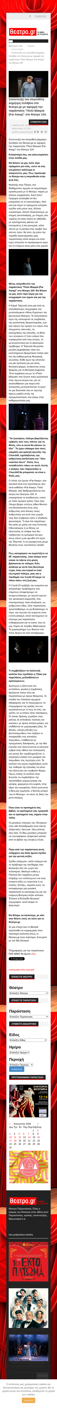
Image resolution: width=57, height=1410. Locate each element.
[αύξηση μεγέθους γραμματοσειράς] (37, 132)
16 (38, 1137)
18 (15, 1140)
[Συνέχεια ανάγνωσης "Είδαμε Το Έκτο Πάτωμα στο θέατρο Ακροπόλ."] (28, 1262)
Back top (42, 1376)
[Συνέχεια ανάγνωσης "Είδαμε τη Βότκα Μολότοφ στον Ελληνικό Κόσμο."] (28, 1308)
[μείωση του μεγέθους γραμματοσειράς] (35, 132)
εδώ (33, 953)
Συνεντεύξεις (17, 49)
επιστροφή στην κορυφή (21, 969)
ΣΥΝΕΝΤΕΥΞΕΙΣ (38, 122)
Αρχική (31, 46)
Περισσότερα (28, 1405)
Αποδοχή (28, 1400)
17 (10, 1140)
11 (15, 1137)
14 (29, 1137)
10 (10, 1137)
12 (20, 1137)
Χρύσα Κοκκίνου (32, 125)
